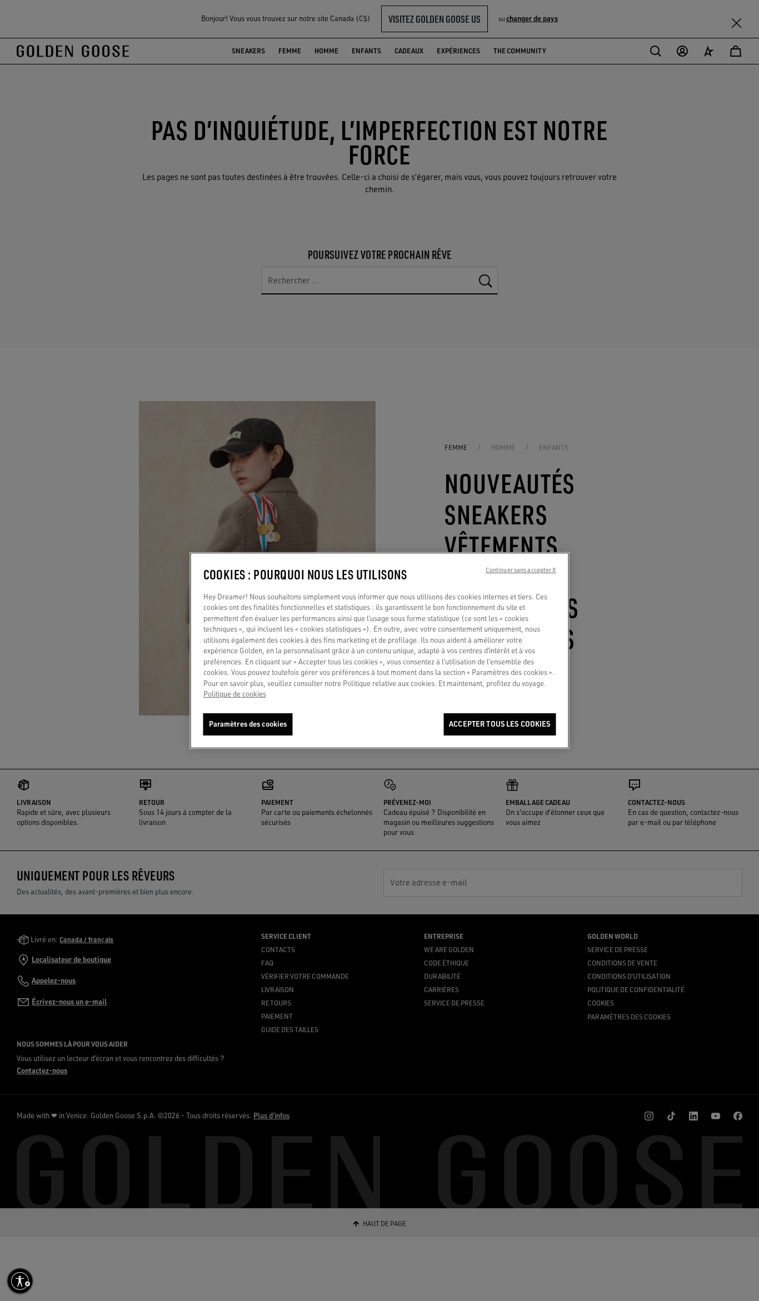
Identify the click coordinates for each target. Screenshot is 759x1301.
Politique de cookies (234, 694)
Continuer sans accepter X (521, 570)
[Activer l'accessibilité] (20, 1281)
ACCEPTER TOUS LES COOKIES (499, 723)
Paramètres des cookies (248, 723)
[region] (380, 650)
